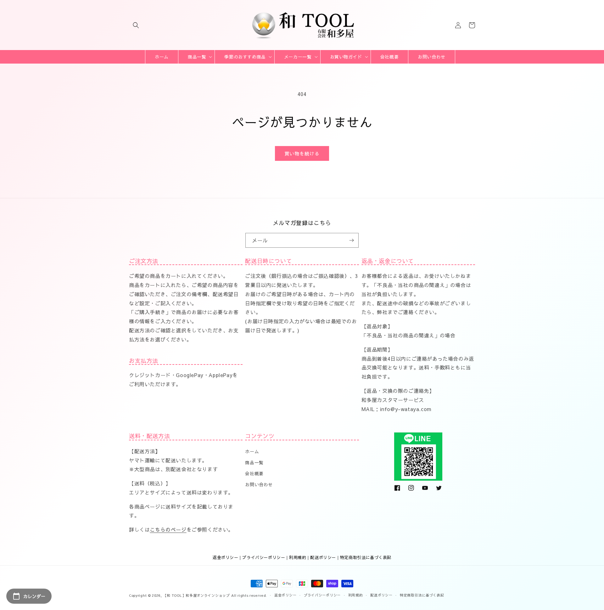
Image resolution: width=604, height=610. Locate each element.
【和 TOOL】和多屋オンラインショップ (196, 595)
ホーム (252, 451)
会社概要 (254, 473)
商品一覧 (254, 462)
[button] (136, 25)
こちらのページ (168, 529)
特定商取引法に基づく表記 (365, 557)
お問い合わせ (259, 484)
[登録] (351, 240)
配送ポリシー (323, 557)
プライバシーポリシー (263, 557)
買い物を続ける (302, 153)
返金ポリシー (225, 557)
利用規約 (297, 557)
